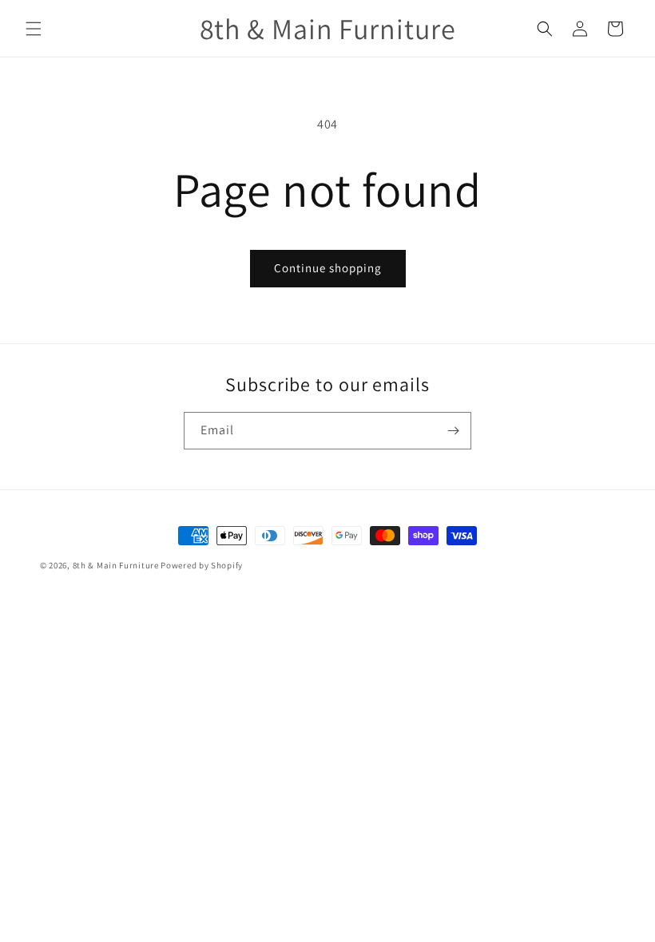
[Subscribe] (452, 430)
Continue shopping (328, 267)
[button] (33, 28)
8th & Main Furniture (116, 565)
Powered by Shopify (202, 565)
